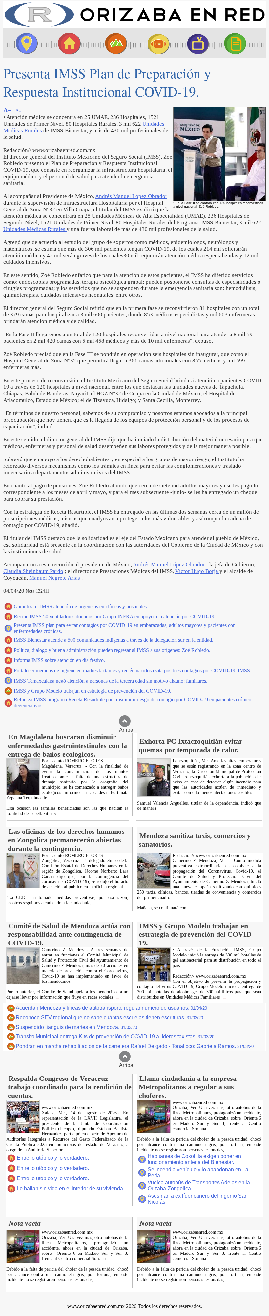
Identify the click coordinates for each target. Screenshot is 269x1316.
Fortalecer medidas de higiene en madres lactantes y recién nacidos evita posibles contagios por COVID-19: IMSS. (132, 670)
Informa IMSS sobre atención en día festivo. (59, 660)
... (61, 814)
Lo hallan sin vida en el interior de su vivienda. (70, 1188)
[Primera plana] (24, 43)
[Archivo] (241, 43)
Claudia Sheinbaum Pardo (33, 571)
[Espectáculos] (195, 43)
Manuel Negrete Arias (54, 578)
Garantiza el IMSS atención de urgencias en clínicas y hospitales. (81, 606)
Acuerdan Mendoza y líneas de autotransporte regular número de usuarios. (111, 1008)
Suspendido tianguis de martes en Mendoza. (76, 1027)
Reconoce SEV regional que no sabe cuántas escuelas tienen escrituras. (109, 1017)
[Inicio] (134, 26)
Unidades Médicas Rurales (35, 229)
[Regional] (110, 43)
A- (18, 111)
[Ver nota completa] (23, 793)
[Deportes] (152, 43)
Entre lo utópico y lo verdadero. (53, 1158)
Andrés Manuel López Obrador (131, 196)
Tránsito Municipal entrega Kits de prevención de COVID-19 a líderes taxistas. (115, 1036)
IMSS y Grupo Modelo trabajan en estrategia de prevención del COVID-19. (92, 691)
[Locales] (67, 43)
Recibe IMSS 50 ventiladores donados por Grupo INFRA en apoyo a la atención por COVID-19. (115, 616)
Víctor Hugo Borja (197, 571)
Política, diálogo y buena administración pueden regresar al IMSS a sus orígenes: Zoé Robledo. (112, 650)
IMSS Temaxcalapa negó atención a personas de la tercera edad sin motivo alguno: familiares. (110, 680)
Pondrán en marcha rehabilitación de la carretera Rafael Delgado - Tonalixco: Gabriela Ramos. (135, 1046)
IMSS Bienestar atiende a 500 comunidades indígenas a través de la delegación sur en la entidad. (113, 640)
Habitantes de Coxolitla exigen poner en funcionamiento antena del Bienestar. (194, 1159)
